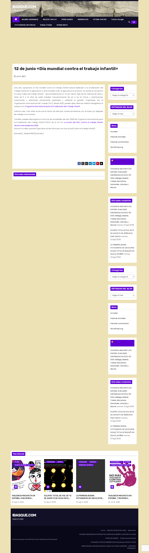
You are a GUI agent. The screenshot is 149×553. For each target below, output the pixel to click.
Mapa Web (132, 530)
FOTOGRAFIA (93, 462)
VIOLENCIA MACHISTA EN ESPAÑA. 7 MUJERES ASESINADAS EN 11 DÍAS (120, 498)
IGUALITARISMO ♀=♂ (116, 462)
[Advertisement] (74, 44)
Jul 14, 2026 (115, 502)
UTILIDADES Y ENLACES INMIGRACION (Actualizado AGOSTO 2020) (113, 542)
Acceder (114, 131)
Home (103, 530)
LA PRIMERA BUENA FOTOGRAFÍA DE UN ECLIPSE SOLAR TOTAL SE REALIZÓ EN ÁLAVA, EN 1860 (90, 499)
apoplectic (27, 87)
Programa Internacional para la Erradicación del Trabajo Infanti (52, 106)
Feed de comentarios (119, 142)
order (57, 91)
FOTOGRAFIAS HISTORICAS (25, 25)
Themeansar (52, 539)
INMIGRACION (83, 19)
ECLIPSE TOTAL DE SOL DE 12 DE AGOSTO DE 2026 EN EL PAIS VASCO (122, 233)
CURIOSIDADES (51, 462)
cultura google (117, 19)
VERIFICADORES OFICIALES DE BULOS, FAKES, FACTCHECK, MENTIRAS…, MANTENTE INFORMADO (108, 547)
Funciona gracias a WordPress (23, 539)
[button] (129, 22)
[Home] (15, 19)
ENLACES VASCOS (50, 19)
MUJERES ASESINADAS (30, 19)
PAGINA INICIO (62, 25)
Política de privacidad (128, 538)
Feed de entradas (118, 137)
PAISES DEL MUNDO (111, 538)
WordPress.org (116, 147)
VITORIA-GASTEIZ (100, 19)
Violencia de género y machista (24, 465)
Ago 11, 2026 (19, 502)
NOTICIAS (60, 462)
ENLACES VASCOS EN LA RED (116, 530)
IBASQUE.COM (24, 6)
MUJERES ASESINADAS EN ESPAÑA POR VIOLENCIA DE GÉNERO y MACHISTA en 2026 (107, 534)
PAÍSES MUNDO (67, 19)
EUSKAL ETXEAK (46, 25)
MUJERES (17, 462)
